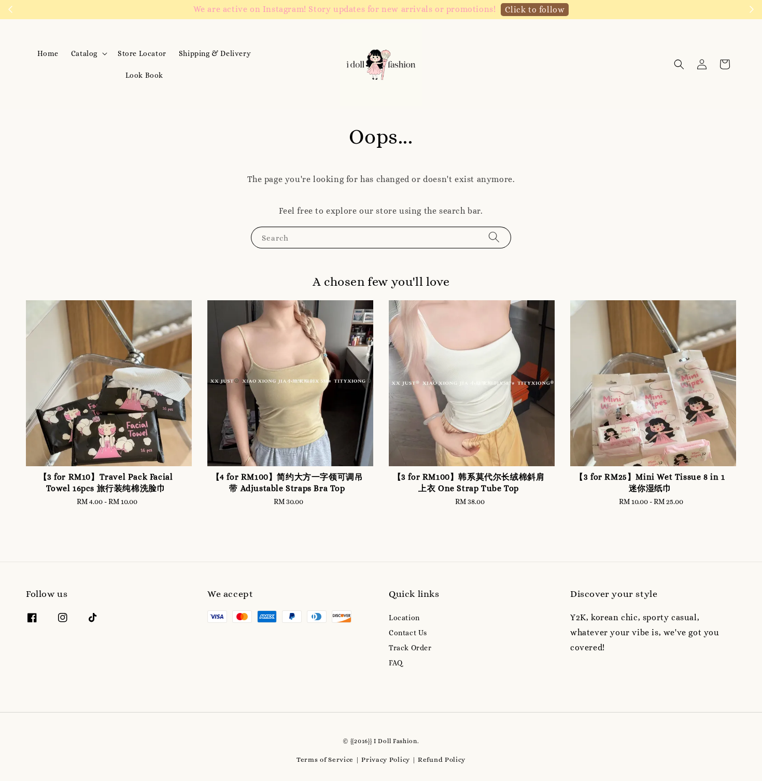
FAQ (396, 663)
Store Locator (142, 53)
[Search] (494, 237)
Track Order (410, 648)
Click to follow (535, 10)
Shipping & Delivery (215, 53)
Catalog (84, 53)
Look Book (144, 75)
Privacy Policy (385, 759)
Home (47, 53)
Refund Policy (441, 759)
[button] (679, 64)
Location (404, 617)
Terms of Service (325, 759)
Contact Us (408, 633)
